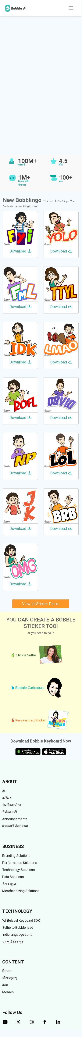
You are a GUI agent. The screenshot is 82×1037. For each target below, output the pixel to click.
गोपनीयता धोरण (11, 805)
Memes (8, 992)
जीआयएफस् (9, 978)
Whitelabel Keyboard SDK (21, 920)
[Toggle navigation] (71, 8)
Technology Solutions (18, 870)
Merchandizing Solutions (21, 891)
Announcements (14, 819)
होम (4, 791)
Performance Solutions (19, 863)
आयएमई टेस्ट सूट (12, 942)
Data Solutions (13, 877)
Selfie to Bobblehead (17, 927)
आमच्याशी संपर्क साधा (15, 826)
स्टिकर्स (6, 971)
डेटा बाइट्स (9, 884)
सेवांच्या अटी (9, 812)
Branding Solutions (16, 856)
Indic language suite (17, 934)
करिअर (6, 798)
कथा (5, 985)
